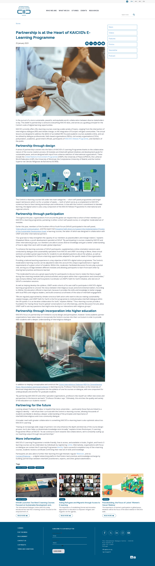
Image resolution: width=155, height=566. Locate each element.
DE (140, 1)
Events (84, 11)
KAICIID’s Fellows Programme (76, 139)
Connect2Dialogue (23, 456)
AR (136, 1)
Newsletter (113, 50)
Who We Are (51, 11)
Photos (111, 44)
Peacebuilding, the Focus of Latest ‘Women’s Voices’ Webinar (121, 504)
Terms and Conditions (26, 549)
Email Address (56, 533)
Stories (75, 11)
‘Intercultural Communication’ (27, 229)
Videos (111, 33)
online (69, 445)
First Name (55, 540)
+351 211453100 (106, 552)
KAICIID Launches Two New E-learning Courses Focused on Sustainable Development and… (35, 504)
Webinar (31, 467)
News (111, 27)
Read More (21, 515)
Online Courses (21, 467)
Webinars (80, 454)
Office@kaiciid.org (107, 549)
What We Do (64, 11)
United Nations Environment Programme (41, 157)
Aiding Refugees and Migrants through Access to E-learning (79, 504)
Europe (62, 499)
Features (112, 39)
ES (144, 1)
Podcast (112, 56)
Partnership (39, 467)
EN (132, 1)
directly (60, 447)
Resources (94, 11)
